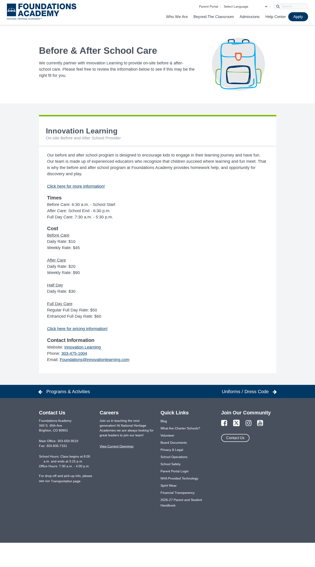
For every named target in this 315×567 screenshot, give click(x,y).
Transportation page (65, 481)
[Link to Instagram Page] (249, 423)
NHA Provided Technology (179, 478)
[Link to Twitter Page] (236, 423)
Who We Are (177, 17)
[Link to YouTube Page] (260, 423)
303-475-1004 (74, 353)
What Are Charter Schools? (180, 428)
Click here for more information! (76, 186)
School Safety (170, 464)
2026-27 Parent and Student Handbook (181, 502)
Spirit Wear (168, 485)
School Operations (173, 457)
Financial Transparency (177, 493)
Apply (298, 17)
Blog (163, 421)
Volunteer (167, 435)
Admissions (250, 17)
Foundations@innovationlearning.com (94, 359)
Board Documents (173, 442)
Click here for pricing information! (77, 328)
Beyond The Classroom (213, 17)
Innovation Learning (82, 347)
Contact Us (235, 438)
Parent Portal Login (174, 471)
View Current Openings (117, 446)
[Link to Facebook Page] (224, 423)
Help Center (275, 17)
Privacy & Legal (171, 450)
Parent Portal (208, 6)
